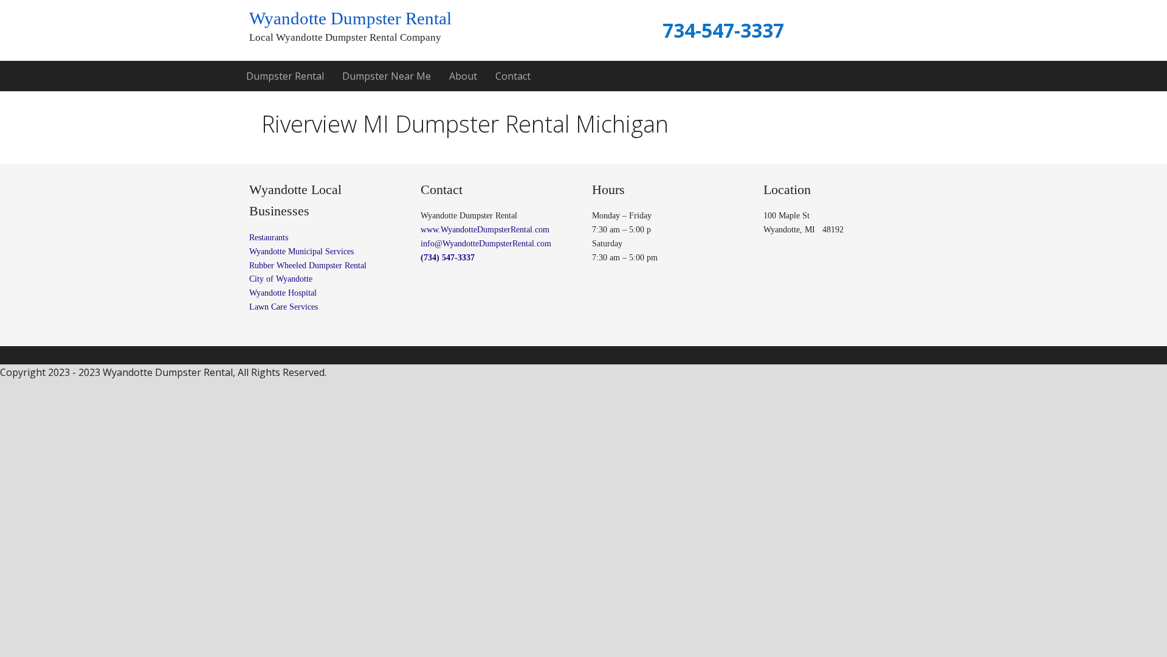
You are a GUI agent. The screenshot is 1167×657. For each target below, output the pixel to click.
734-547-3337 (723, 30)
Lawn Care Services (283, 306)
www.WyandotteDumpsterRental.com (485, 229)
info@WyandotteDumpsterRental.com (486, 243)
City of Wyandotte (282, 278)
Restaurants (268, 237)
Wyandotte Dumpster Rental (350, 18)
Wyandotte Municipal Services (301, 251)
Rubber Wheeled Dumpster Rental (308, 265)
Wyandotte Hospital (283, 292)
